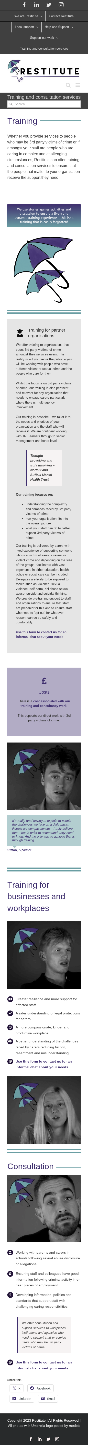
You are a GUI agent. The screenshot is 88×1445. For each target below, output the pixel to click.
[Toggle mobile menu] (78, 85)
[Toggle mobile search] (68, 85)
